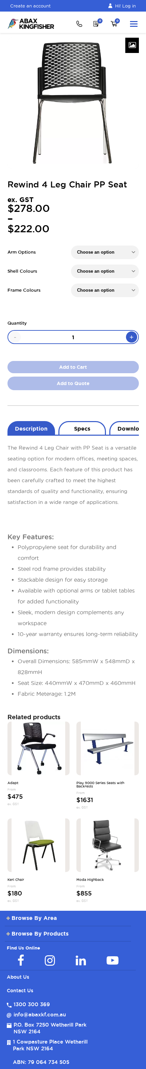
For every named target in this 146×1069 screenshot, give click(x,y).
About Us (18, 977)
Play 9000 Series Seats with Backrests (100, 784)
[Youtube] (112, 960)
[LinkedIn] (81, 960)
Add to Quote (73, 383)
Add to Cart (73, 367)
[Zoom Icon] (132, 45)
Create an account (30, 5)
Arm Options (21, 252)
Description (31, 428)
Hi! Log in (125, 5)
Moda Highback (90, 880)
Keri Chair (15, 880)
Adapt (12, 783)
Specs (82, 428)
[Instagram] (50, 960)
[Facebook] (20, 960)
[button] (134, 24)
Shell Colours (22, 271)
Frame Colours (24, 290)
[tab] (31, 428)
